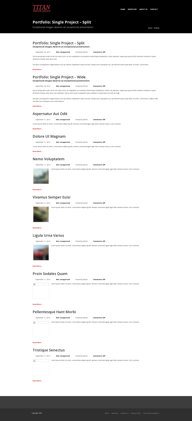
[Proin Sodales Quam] (41, 291)
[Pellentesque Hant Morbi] (41, 329)
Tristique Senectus (49, 350)
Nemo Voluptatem (48, 158)
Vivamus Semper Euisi (51, 197)
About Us (143, 9)
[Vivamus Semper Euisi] (41, 214)
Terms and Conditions (151, 413)
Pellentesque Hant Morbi (54, 311)
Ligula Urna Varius (48, 235)
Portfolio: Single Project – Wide (59, 77)
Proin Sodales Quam (50, 273)
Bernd (85, 52)
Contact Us (125, 413)
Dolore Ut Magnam (49, 136)
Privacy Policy (136, 413)
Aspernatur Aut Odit (50, 113)
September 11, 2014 (43, 119)
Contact (154, 9)
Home (122, 9)
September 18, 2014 (43, 52)
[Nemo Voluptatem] (41, 176)
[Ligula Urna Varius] (41, 252)
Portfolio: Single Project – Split (59, 43)
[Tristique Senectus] (41, 367)
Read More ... (38, 69)
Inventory (132, 9)
